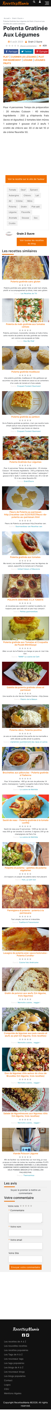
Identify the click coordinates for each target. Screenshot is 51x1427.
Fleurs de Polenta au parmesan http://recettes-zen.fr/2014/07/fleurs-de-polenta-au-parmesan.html (25, 514)
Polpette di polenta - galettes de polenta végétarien (25, 869)
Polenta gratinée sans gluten (25, 281)
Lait (37, 195)
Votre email (16, 1240)
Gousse (25, 218)
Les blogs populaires (14, 1376)
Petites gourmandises (29, 611)
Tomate (12, 189)
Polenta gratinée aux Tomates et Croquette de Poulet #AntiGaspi (25, 643)
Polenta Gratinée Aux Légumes (25, 462)
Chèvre (27, 195)
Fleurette (25, 212)
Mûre (29, 201)
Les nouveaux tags (13, 1358)
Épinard (34, 189)
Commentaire (17, 1210)
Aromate (13, 218)
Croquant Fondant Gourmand (29, 386)
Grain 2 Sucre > (18, 18)
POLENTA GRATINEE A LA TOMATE (25, 599)
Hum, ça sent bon (29, 880)
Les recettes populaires (16, 1350)
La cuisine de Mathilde (29, 789)
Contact (8, 1380)
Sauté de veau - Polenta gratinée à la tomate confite (25, 821)
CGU (6, 1389)
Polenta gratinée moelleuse (25, 371)
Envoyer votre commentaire (25, 1267)
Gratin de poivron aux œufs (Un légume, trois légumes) (25, 994)
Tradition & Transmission (29, 922)
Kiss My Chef (29, 341)
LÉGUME (28, 60)
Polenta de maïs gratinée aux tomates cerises (25, 325)
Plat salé (36, 206)
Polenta (12, 206)
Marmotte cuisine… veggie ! (29, 1002)
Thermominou (28, 1175)
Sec (36, 218)
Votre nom (15, 1226)
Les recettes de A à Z (15, 1341)
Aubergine (14, 195)
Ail (10, 201)
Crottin (12, 223)
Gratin (24, 206)
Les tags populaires (14, 1363)
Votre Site (14, 1253)
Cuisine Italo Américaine (28, 962)
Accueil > (7, 18)
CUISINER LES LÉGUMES (24, 56)
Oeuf (23, 189)
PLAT (6, 56)
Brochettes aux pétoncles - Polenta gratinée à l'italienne (25, 773)
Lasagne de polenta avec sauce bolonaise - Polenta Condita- (25, 954)
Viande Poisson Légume (25, 1153)
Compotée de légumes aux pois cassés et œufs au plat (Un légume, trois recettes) (25, 1034)
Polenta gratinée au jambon (25, 416)
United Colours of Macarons (29, 569)
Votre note (13, 1206)
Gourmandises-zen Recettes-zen (29, 526)
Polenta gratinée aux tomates (25, 557)
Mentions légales (12, 1393)
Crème (19, 201)
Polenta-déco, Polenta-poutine (26, 730)
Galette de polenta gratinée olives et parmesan (25, 688)
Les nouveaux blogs (14, 1371)
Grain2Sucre (29, 481)
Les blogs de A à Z (13, 1367)
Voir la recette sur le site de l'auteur (26, 179)
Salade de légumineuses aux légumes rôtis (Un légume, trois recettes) (25, 1114)
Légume (13, 212)
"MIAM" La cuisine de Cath (28, 657)
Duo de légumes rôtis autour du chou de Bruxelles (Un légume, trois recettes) (26, 1074)
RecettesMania (15, 3)
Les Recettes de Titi (29, 293)
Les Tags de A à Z (13, 1354)
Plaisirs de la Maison (29, 699)
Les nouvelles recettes (15, 1345)
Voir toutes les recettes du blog (32, 242)
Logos (7, 1384)
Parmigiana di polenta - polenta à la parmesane (25, 911)
